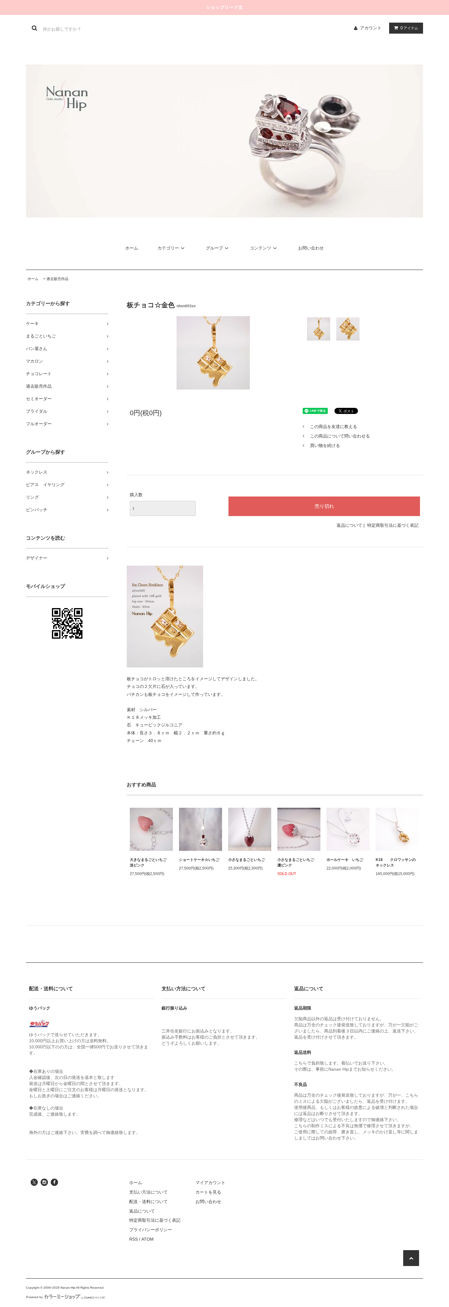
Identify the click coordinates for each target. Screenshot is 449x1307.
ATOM (147, 1239)
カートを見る (208, 1192)
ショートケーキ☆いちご (199, 860)
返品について (349, 525)
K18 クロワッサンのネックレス (396, 862)
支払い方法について (148, 1192)
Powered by (34, 1297)
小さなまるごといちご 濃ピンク (297, 862)
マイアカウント (210, 1182)
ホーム (131, 248)
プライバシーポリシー (150, 1229)
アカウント (370, 27)
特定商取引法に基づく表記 (392, 525)
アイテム (409, 27)
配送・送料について (148, 1201)
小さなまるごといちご (246, 860)
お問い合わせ (311, 248)
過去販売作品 (57, 279)
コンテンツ (260, 248)
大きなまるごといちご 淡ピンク (150, 862)
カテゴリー (168, 248)
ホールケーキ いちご (345, 860)
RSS (133, 1239)
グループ (214, 248)
